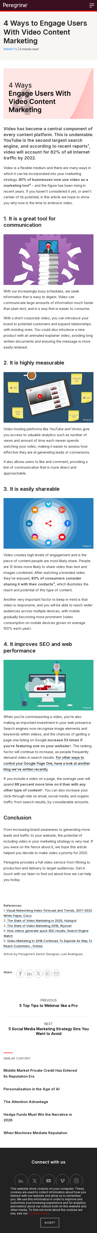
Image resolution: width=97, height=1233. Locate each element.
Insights (10, 49)
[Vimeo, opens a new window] (62, 1180)
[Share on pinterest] (47, 973)
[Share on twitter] (38, 973)
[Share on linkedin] (29, 973)
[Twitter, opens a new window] (34, 1180)
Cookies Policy (38, 1213)
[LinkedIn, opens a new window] (20, 1180)
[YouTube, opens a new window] (48, 1180)
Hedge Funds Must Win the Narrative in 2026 (38, 1117)
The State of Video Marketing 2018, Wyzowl (39, 926)
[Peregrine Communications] (15, 5)
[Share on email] (56, 973)
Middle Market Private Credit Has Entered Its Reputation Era (40, 1073)
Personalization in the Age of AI (32, 1089)
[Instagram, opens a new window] (76, 1180)
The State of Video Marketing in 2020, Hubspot (42, 920)
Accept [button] (49, 1222)
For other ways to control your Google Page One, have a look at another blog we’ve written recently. (47, 763)
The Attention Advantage (26, 1101)
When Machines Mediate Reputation (35, 1133)
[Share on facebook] (20, 973)
